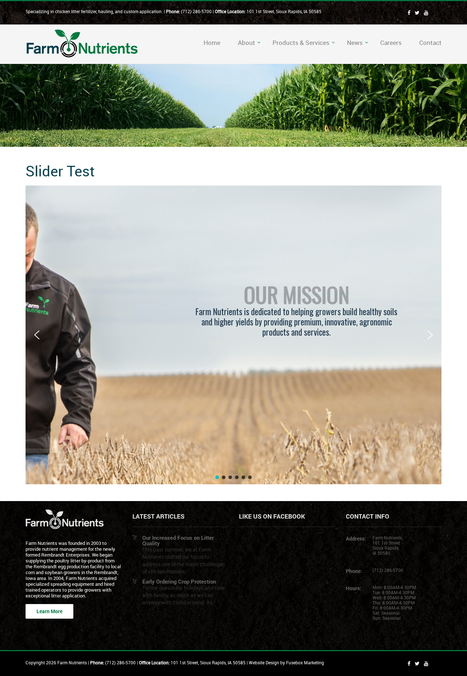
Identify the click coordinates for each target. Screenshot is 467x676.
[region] (233, 335)
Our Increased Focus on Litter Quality (178, 540)
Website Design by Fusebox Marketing (286, 662)
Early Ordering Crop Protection (179, 581)
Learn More (49, 611)
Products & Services (301, 42)
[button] (37, 335)
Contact (430, 42)
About (246, 42)
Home (212, 42)
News (355, 42)
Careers (391, 42)
